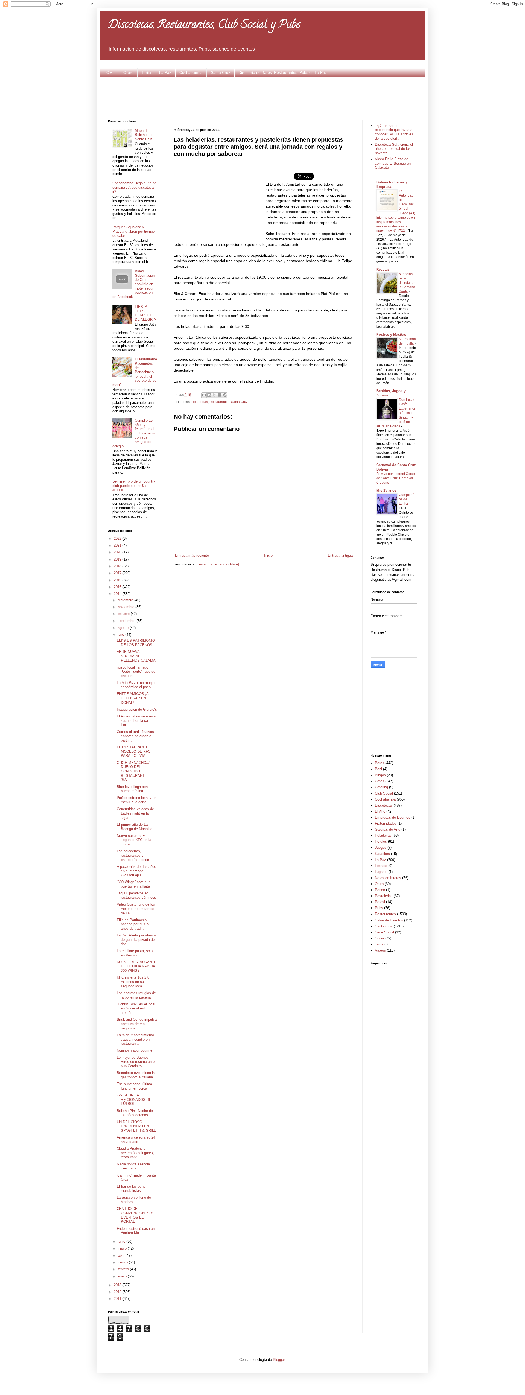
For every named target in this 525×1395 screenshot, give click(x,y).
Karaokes (382, 854)
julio (121, 634)
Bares (379, 763)
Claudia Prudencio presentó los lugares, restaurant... (135, 1152)
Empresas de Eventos (392, 817)
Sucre (379, 938)
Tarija (146, 72)
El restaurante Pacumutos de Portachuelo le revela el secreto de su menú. (134, 372)
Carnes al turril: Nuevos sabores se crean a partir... (135, 736)
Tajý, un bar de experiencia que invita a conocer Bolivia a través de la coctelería (394, 132)
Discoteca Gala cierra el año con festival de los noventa (394, 148)
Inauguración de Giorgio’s (137, 709)
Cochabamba (191, 72)
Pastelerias (384, 896)
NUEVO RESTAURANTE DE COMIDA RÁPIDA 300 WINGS (137, 966)
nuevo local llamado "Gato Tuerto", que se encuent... (136, 671)
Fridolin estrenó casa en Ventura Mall (136, 1231)
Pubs (379, 908)
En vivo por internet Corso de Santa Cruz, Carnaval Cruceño (395, 478)
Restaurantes (219, 402)
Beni (378, 769)
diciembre (126, 600)
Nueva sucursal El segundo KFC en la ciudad (134, 840)
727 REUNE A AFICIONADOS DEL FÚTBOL (135, 1099)
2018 (118, 566)
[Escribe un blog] (209, 395)
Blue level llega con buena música (132, 789)
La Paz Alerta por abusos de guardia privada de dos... (137, 939)
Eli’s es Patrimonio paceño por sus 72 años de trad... (133, 924)
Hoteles (381, 841)
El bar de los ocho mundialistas (131, 1188)
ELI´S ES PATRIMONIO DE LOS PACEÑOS (136, 642)
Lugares (381, 872)
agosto (124, 628)
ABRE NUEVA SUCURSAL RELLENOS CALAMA (136, 656)
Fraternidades (385, 823)
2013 (118, 1285)
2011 (118, 1299)
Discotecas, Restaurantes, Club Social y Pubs (204, 25)
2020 (118, 552)
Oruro (128, 72)
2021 (118, 545)
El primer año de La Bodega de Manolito (134, 826)
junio (122, 1241)
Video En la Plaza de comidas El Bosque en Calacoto (393, 163)
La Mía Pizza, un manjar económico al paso (136, 685)
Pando (380, 890)
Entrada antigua (340, 555)
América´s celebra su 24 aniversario (136, 1139)
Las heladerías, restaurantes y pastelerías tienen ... (135, 855)
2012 (118, 1292)
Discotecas (384, 805)
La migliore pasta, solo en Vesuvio (135, 953)
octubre (124, 614)
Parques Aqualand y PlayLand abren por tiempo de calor (133, 231)
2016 (118, 580)
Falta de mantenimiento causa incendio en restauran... (135, 1039)
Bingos (380, 775)
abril (122, 1255)
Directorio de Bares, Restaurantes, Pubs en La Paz (282, 72)
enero (123, 1276)
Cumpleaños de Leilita (407, 499)
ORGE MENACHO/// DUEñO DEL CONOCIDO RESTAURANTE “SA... (133, 771)
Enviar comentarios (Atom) (218, 564)
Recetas (382, 269)
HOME (109, 72)
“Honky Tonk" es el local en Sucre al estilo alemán (136, 1008)
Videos (380, 950)
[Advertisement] (262, 97)
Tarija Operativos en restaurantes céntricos (136, 895)
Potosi (380, 902)
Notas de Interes (388, 878)
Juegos (380, 847)
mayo (123, 1248)
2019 (118, 559)
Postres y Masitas (391, 334)
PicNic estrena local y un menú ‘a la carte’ (136, 800)
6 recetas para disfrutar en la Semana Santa (407, 282)
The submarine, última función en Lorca (134, 1086)
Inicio (268, 555)
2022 (118, 538)
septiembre (127, 621)
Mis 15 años (386, 490)
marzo (123, 1262)
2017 (118, 573)
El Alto (380, 811)
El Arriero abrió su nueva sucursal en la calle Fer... (136, 720)
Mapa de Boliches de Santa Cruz (144, 135)
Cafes (379, 781)
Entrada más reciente (192, 555)
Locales (381, 866)
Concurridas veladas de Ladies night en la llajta (135, 813)
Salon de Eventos (389, 920)
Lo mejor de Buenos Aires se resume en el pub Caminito (136, 1061)
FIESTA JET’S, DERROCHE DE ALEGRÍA (145, 313)
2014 (118, 594)
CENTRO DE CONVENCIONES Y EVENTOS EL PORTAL (135, 1215)
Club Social (384, 793)
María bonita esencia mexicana (133, 1166)
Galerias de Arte (387, 829)
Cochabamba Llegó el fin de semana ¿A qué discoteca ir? (134, 187)
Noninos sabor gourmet (135, 1050)
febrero (124, 1269)
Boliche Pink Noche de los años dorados (135, 1113)
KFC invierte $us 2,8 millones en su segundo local (133, 981)
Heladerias (199, 402)
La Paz (165, 72)
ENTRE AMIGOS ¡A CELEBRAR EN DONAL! (132, 698)
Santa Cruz (220, 72)
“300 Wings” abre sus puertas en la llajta (133, 884)
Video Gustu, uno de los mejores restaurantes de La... (136, 908)
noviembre (126, 607)
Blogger (279, 1360)
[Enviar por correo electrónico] (204, 395)
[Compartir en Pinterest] (225, 395)
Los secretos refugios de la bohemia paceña (136, 995)
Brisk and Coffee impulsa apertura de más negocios (137, 1023)
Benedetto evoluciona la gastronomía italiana (136, 1075)
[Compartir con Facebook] (219, 395)
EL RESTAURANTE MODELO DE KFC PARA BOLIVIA (133, 751)
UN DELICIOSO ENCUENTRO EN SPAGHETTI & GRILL (136, 1126)
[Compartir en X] (214, 395)
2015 (118, 587)
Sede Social (384, 932)
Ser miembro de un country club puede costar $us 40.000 (133, 485)
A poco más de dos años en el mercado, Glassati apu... (136, 871)
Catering (381, 787)
